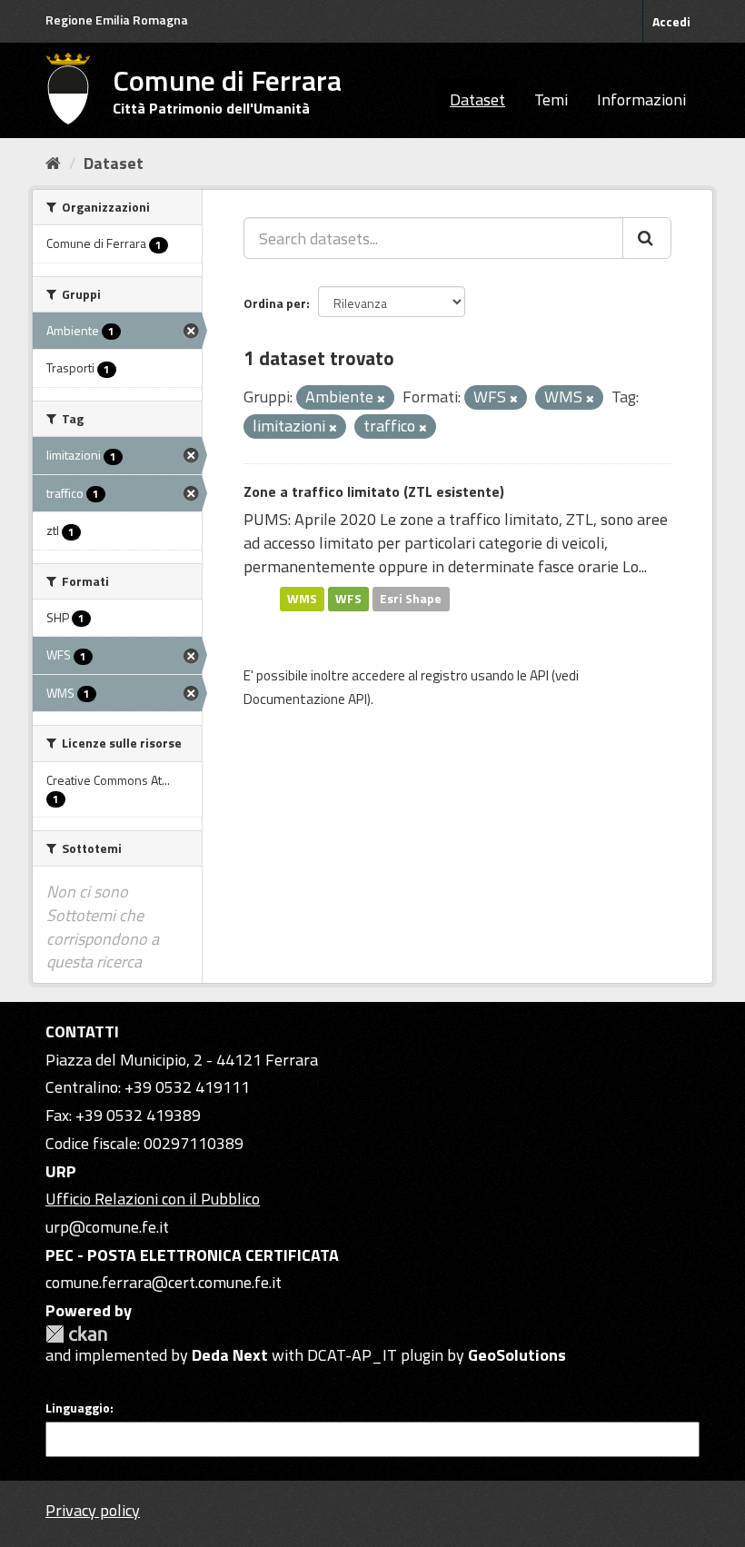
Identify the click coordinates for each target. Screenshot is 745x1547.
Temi (551, 99)
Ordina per (274, 302)
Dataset (477, 99)
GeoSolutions (517, 1355)
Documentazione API (305, 699)
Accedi (671, 21)
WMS (302, 599)
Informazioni (641, 99)
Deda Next (230, 1355)
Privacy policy (92, 1510)
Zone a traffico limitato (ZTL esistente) (373, 491)
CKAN (76, 1334)
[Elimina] (381, 399)
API (539, 675)
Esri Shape (411, 599)
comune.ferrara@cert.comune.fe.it (163, 1282)
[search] (646, 238)
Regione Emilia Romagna (116, 19)
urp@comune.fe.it (107, 1227)
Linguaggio (77, 1408)
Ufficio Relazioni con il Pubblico (152, 1198)
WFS (348, 599)
